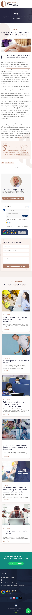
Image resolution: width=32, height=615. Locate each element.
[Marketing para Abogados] (16, 613)
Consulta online (16, 563)
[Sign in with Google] (26, 207)
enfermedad (9, 163)
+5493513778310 (7, 580)
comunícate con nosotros (14, 152)
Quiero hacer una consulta (13, 198)
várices (20, 137)
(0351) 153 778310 (8, 577)
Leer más (6, 329)
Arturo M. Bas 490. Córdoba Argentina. (13, 585)
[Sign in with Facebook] (28, 207)
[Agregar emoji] (8, 216)
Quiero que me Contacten (16, 266)
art (3, 163)
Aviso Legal (16, 610)
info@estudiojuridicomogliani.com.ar (13, 583)
